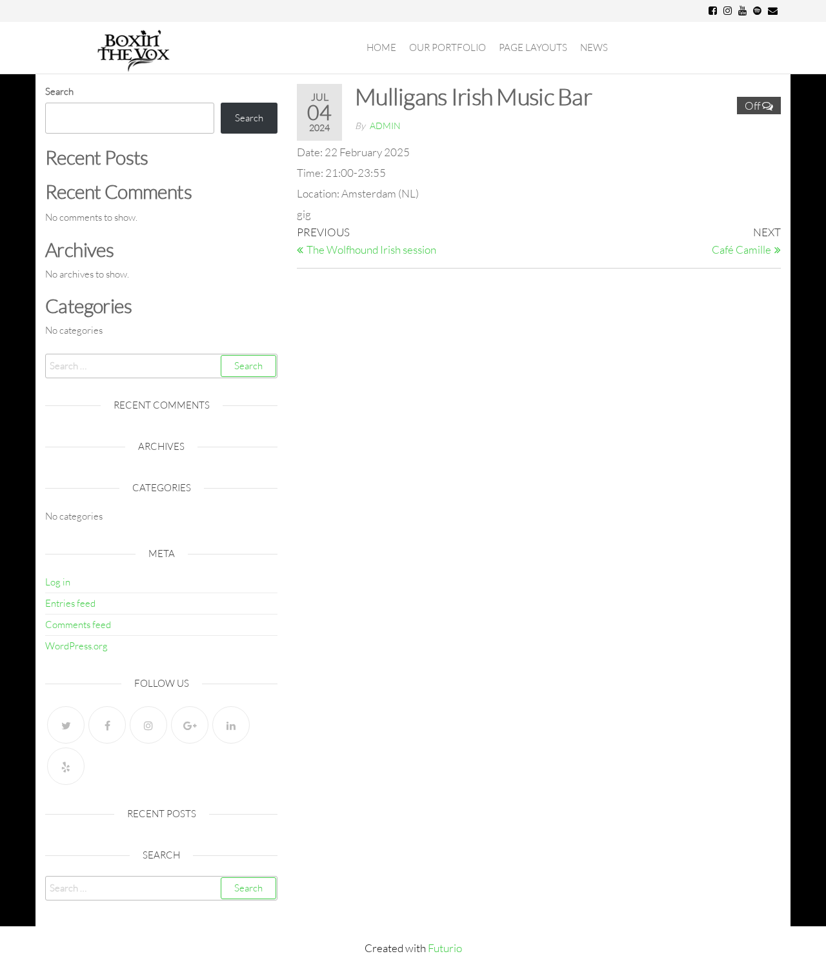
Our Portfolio (447, 47)
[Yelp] (66, 766)
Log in (57, 582)
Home (381, 47)
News (594, 47)
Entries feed (70, 603)
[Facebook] (107, 725)
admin (385, 125)
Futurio (445, 948)
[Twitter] (66, 725)
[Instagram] (148, 725)
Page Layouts (533, 47)
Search (59, 91)
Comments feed (78, 624)
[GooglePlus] (189, 725)
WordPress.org (76, 646)
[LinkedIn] (231, 725)
